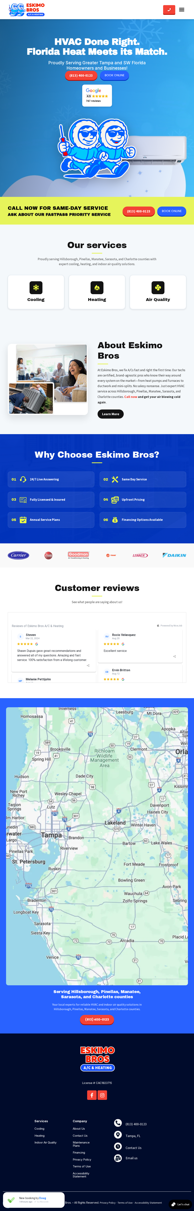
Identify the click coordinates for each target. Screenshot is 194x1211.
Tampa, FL (133, 1136)
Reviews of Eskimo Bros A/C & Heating (37, 626)
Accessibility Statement (81, 1175)
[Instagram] (102, 1095)
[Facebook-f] (92, 1095)
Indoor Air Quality (45, 1142)
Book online (114, 75)
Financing (79, 1152)
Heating (39, 1135)
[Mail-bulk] (118, 1158)
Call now (130, 396)
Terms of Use (82, 1166)
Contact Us (80, 1135)
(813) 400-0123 (81, 75)
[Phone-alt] (118, 1123)
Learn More (110, 414)
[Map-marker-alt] (118, 1135)
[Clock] (118, 1146)
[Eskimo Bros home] (26, 9)
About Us (79, 1128)
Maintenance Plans (81, 1144)
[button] (181, 9)
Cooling (39, 1128)
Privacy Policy (82, 1159)
